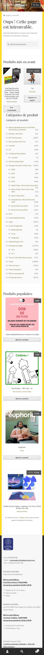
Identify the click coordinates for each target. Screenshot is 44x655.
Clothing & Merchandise (17, 153)
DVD (10, 214)
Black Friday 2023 (17, 196)
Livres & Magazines (15, 226)
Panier (33, 649)
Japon (11, 222)
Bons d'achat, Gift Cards (17, 142)
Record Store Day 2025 (19, 206)
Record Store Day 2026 (19, 210)
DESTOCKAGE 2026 (16, 161)
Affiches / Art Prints (16, 134)
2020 (13, 169)
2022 (13, 177)
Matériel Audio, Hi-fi (16, 242)
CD (10, 150)
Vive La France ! (14, 265)
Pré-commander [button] (11, 108)
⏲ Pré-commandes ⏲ (16, 273)
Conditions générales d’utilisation (15, 644)
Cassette (12, 146)
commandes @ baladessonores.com (22, 560)
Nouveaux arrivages (16, 246)
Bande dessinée (16, 230)
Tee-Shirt (14, 157)
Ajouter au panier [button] (32, 99)
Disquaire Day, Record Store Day (20, 165)
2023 (13, 181)
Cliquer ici (22, 517)
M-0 (12, 250)
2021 (13, 173)
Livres (13, 234)
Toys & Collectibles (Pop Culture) (20, 257)
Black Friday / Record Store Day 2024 (24, 185)
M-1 (12, 253)
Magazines (15, 238)
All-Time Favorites (15, 138)
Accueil (8, 15)
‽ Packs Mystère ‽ (15, 269)
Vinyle (11, 261)
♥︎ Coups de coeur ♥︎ (15, 277)
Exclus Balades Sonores (17, 218)
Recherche (22, 651)
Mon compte (7, 651)
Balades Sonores (15, 4)
